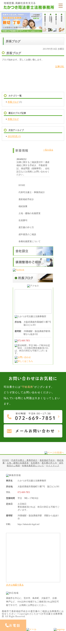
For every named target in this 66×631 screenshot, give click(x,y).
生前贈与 (23, 220)
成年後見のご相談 (27, 234)
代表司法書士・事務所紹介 (32, 192)
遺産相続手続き (26, 199)
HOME (22, 185)
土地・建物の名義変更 (30, 213)
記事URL (59, 66)
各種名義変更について (30, 241)
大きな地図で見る (15, 585)
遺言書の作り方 (26, 227)
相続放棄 (23, 206)
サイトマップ (52, 465)
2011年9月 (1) (14, 136)
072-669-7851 (24, 492)
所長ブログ (13, 102)
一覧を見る (48, 150)
